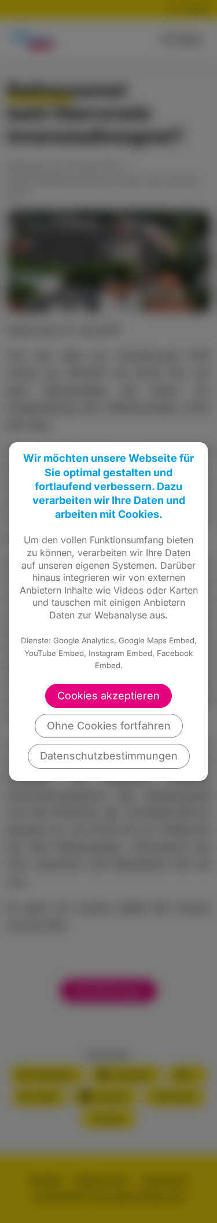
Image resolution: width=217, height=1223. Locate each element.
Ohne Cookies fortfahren (109, 726)
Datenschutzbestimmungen (109, 756)
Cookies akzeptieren (108, 696)
